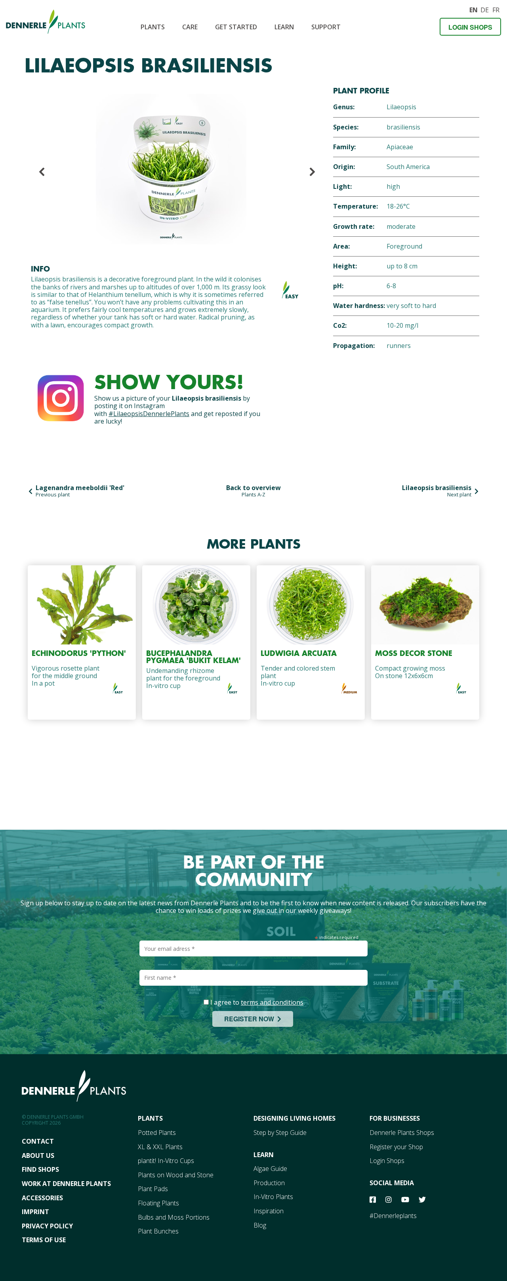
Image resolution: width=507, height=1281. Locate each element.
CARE (190, 27)
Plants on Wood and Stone (175, 1175)
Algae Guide (270, 1168)
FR (495, 8)
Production (269, 1182)
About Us (38, 1155)
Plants (153, 27)
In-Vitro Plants (273, 1196)
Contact (38, 1141)
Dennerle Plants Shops (402, 1132)
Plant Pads (153, 1188)
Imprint (35, 1211)
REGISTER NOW (250, 1018)
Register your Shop (396, 1146)
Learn (284, 27)
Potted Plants (157, 1132)
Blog (260, 1225)
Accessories (42, 1198)
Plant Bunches (158, 1231)
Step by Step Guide (280, 1132)
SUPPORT (326, 27)
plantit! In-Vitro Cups (166, 1160)
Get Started (236, 27)
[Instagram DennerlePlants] (60, 396)
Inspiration (269, 1211)
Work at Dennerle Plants (66, 1183)
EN (473, 8)
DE (484, 8)
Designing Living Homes (294, 1118)
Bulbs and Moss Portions (174, 1217)
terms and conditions (272, 1002)
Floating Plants (158, 1203)
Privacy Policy (47, 1226)
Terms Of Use (44, 1239)
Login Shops (470, 27)
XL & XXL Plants (160, 1146)
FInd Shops (40, 1169)
